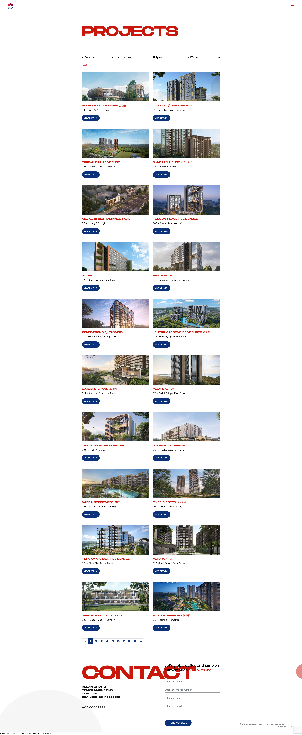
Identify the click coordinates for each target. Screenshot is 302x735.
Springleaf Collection (102, 615)
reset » (85, 65)
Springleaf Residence (101, 162)
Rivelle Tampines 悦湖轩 (171, 615)
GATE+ (87, 275)
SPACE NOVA (162, 275)
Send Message (178, 722)
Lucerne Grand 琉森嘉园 (100, 388)
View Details (90, 118)
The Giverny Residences (103, 445)
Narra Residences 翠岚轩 (102, 502)
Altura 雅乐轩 (163, 558)
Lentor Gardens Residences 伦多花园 (182, 332)
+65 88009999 (93, 707)
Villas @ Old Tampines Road (106, 218)
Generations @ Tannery (103, 332)
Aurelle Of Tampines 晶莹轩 (104, 105)
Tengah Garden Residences (106, 558)
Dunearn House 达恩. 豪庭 (172, 162)
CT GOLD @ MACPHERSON (173, 105)
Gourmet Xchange (169, 445)
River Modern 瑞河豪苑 (169, 502)
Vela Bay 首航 (163, 388)
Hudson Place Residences (175, 218)
